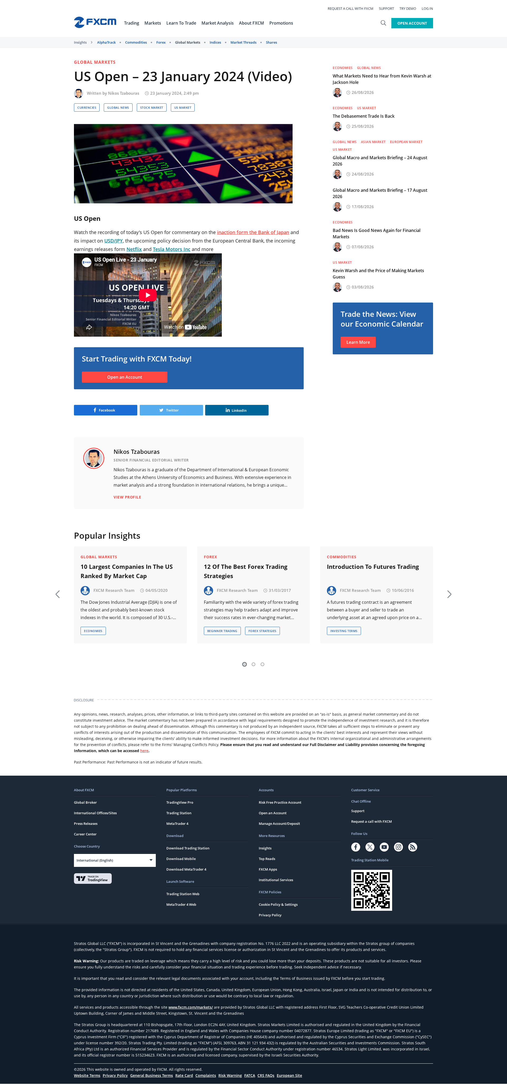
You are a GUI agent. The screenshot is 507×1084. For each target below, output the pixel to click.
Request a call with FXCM (350, 8)
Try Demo (408, 8)
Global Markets (187, 42)
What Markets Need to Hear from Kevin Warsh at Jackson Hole (382, 79)
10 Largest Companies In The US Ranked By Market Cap (127, 571)
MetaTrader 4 (177, 823)
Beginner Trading (222, 631)
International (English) (95, 860)
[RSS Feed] (412, 847)
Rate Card (184, 1075)
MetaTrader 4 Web (181, 904)
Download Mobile (181, 858)
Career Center (85, 834)
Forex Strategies (262, 631)
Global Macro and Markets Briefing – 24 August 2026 (380, 161)
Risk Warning (230, 1075)
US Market (182, 107)
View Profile (127, 497)
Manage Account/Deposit (279, 823)
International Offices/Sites (95, 813)
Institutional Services (276, 879)
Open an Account (124, 377)
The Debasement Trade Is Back (364, 116)
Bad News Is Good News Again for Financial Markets (376, 233)
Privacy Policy (270, 915)
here (144, 750)
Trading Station (178, 813)
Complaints (205, 1075)
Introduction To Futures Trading (373, 566)
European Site (289, 1075)
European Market (406, 142)
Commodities (136, 42)
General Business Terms (151, 1075)
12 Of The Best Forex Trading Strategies (245, 571)
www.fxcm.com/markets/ (190, 1007)
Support (386, 8)
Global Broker (85, 802)
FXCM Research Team (113, 590)
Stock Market (151, 107)
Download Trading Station (187, 848)
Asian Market (373, 142)
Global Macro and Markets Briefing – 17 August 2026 (380, 193)
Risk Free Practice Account (280, 802)
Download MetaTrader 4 (186, 869)
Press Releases (85, 823)
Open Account (412, 23)
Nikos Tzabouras (123, 93)
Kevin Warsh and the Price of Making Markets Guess (378, 274)
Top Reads (267, 858)
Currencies (86, 107)
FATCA (249, 1075)
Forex (161, 42)
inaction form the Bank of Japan (253, 232)
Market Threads (243, 42)
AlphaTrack (106, 42)
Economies (343, 68)
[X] (369, 847)
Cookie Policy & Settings (278, 904)
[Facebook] (355, 847)
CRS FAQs (265, 1075)
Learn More (358, 342)
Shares (271, 42)
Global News (118, 107)
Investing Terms (344, 631)
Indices (215, 42)
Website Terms (87, 1075)
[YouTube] (384, 847)
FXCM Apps (268, 869)
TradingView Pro (179, 802)
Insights (80, 42)
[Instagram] (398, 847)
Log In (427, 8)
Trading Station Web (182, 893)
